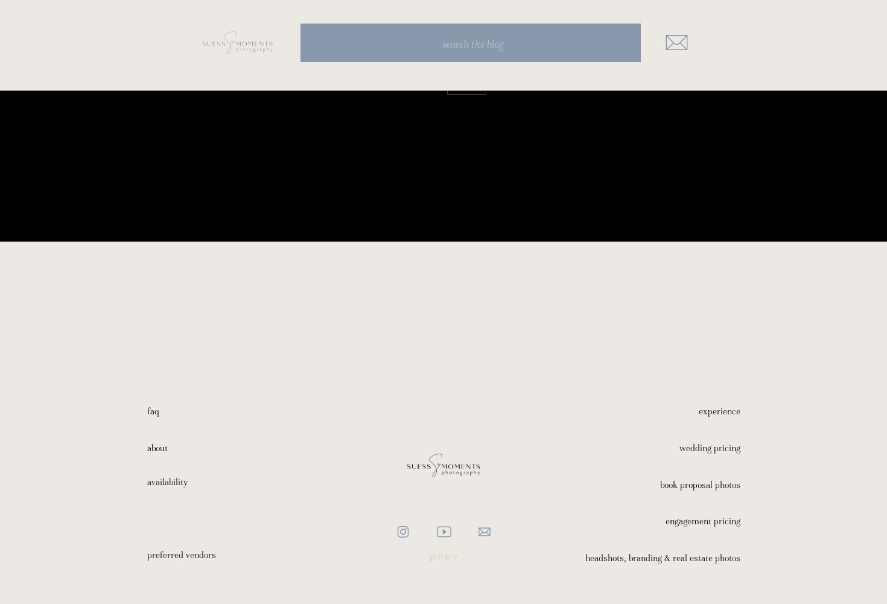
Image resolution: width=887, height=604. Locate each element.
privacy (444, 556)
